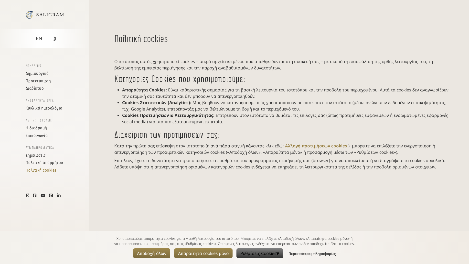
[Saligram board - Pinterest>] (51, 195)
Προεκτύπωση (38, 81)
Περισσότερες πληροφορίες (312, 253)
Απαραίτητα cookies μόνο (203, 253)
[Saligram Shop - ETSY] (27, 195)
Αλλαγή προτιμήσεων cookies (316, 146)
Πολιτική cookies (41, 170)
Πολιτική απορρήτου (44, 162)
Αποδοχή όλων (151, 253)
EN (39, 38)
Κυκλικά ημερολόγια (44, 108)
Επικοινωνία (37, 135)
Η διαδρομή (36, 128)
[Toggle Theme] (54, 39)
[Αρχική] (29, 15)
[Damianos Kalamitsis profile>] (59, 195)
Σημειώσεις (36, 155)
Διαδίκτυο (35, 88)
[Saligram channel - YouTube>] (43, 195)
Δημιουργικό (37, 73)
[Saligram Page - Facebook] (35, 195)
